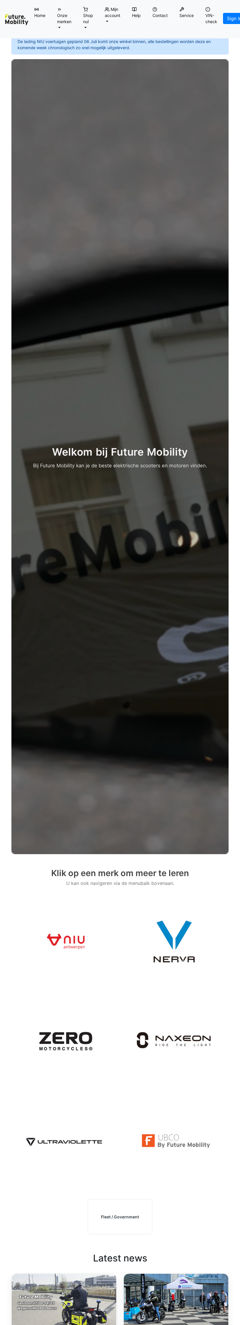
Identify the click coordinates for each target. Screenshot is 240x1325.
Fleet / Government (120, 1216)
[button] (64, 18)
